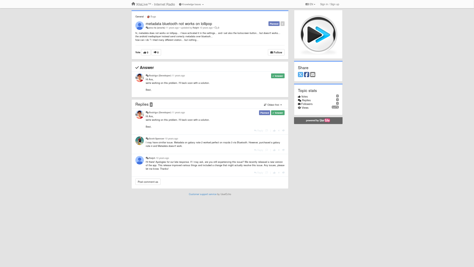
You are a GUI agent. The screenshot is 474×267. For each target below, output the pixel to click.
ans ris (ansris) (157, 27)
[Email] (312, 75)
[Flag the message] (267, 130)
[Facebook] (306, 75)
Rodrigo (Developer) (160, 75)
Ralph (196, 27)
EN (311, 4)
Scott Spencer (156, 138)
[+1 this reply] (274, 130)
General (139, 16)
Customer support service (202, 194)
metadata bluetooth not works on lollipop (179, 23)
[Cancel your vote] (279, 130)
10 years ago (171, 138)
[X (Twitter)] (300, 75)
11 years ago (178, 75)
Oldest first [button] (273, 104)
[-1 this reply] (283, 130)
